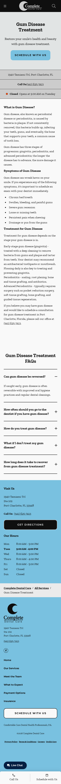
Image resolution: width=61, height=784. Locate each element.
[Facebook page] (6, 650)
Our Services (11, 668)
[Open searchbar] (53, 6)
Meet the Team (13, 676)
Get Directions (30, 524)
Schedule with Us (30, 55)
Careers (41, 741)
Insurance (9, 701)
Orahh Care (51, 741)
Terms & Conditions (27, 741)
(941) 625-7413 (35, 84)
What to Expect (13, 684)
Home (7, 660)
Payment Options (14, 692)
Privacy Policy (11, 741)
